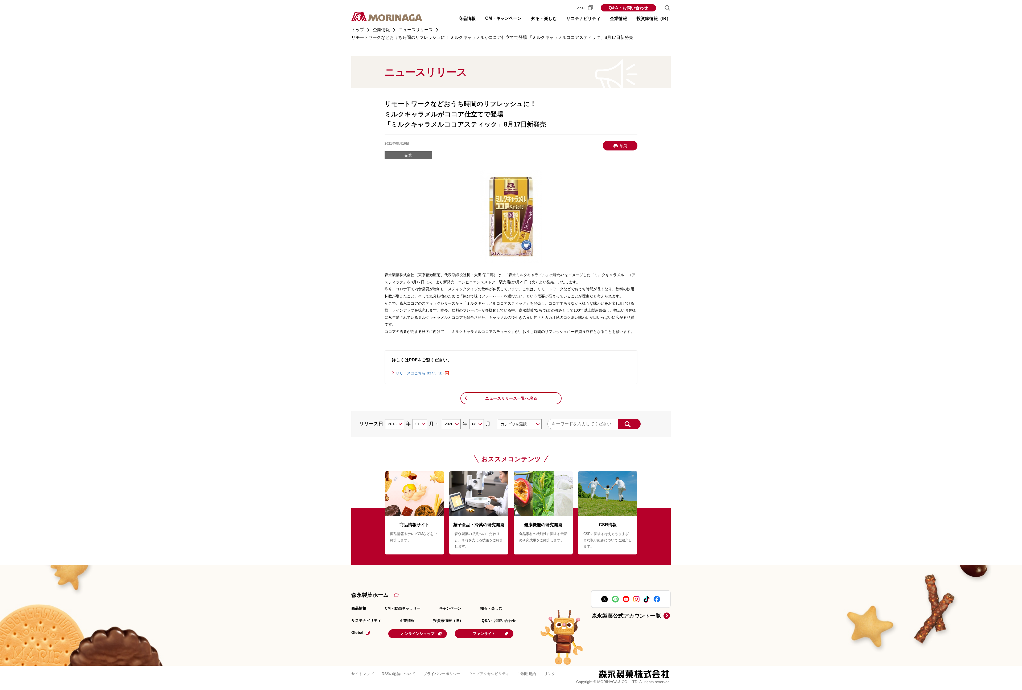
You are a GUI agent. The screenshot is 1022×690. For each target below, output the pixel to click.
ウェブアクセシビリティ (488, 674)
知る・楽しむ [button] (544, 18)
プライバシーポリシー (441, 674)
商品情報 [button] (467, 18)
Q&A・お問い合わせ (628, 8)
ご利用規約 (526, 674)
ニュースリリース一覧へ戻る (511, 398)
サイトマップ (362, 674)
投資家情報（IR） (448, 620)
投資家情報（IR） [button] (654, 18)
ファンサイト (484, 633)
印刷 (623, 146)
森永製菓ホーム (370, 595)
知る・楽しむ (491, 608)
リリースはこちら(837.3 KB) (420, 373)
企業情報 (407, 620)
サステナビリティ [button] (583, 18)
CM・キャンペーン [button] (503, 18)
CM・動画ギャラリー (403, 608)
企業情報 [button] (618, 18)
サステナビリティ (366, 620)
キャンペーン (450, 608)
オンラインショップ (417, 633)
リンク (549, 674)
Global (580, 8)
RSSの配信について (398, 674)
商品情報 (358, 608)
